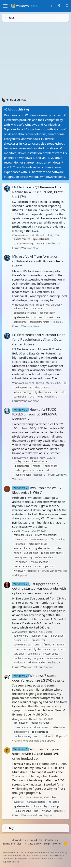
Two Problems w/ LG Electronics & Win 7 (36, 490)
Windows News (30, 248)
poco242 (17, 797)
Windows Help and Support (37, 667)
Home (57, 843)
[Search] (67, 6)
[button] (40, 840)
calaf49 (16, 531)
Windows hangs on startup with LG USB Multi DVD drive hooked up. (35, 754)
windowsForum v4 (26, 840)
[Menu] (5, 6)
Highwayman (20, 457)
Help (47, 843)
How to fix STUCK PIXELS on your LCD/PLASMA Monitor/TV (34, 414)
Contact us (51, 840)
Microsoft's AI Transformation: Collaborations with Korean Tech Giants (37, 261)
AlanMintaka (19, 632)
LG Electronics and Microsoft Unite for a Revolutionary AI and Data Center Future (38, 339)
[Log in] (51, 6)
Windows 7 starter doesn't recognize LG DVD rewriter (39, 677)
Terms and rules (12, 843)
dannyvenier (19, 719)
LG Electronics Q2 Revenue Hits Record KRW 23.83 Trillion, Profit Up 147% (37, 192)
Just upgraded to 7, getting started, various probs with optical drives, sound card (39, 588)
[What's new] (59, 6)
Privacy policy (33, 843)
